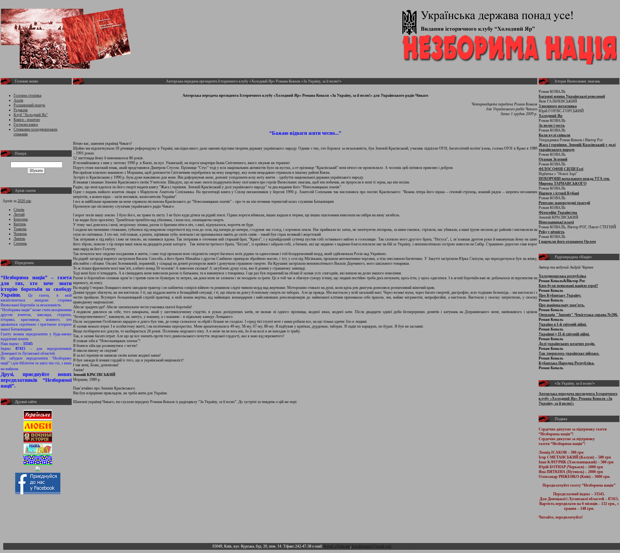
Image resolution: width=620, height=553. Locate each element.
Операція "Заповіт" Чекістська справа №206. (578, 314)
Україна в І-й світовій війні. (563, 324)
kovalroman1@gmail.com (371, 546)
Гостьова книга (26, 124)
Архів (18, 100)
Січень (19, 209)
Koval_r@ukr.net (337, 546)
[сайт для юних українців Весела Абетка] (38, 430)
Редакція (21, 110)
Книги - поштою (27, 119)
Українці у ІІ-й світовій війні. (564, 334)
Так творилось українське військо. (569, 353)
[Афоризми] (37, 470)
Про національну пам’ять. (562, 305)
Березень (21, 219)
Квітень (20, 224)
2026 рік (24, 201)
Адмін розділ (403, 546)
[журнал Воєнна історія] (38, 441)
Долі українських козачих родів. (567, 343)
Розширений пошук (29, 105)
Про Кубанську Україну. (560, 295)
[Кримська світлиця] (38, 463)
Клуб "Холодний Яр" (31, 115)
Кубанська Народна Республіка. (566, 363)
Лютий (19, 214)
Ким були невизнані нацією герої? (568, 285)
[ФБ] (37, 493)
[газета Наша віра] (38, 452)
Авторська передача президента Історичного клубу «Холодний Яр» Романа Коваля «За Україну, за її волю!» (578, 398)
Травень (20, 229)
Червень (20, 234)
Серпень (20, 243)
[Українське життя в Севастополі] (38, 418)
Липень (19, 238)
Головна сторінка (27, 95)
